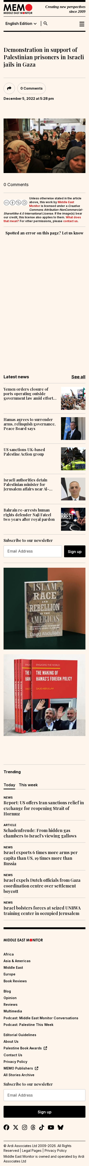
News (8, 797)
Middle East (13, 967)
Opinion (10, 998)
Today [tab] (9, 784)
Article (10, 825)
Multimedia (13, 1011)
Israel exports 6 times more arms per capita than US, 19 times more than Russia (41, 858)
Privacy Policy (15, 1062)
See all (78, 376)
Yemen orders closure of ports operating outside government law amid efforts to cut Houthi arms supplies (29, 394)
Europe (9, 974)
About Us (11, 1041)
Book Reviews (15, 981)
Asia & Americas (17, 961)
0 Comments (31, 88)
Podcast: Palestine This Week (28, 1025)
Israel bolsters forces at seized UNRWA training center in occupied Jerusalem (42, 910)
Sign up (75, 551)
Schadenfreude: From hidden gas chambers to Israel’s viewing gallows (40, 833)
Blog (7, 991)
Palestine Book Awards (23, 1048)
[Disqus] (44, 301)
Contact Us (13, 1055)
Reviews (11, 1004)
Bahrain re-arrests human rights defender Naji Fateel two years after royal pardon (29, 514)
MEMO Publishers (18, 1068)
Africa (9, 954)
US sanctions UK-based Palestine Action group (24, 451)
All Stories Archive (19, 1075)
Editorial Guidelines (20, 1035)
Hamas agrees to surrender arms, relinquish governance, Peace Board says (30, 424)
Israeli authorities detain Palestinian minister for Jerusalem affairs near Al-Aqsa (26, 484)
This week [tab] (28, 784)
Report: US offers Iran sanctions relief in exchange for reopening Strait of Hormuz (44, 808)
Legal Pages (32, 1150)
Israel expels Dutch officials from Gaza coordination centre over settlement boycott (42, 886)
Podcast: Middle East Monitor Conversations (41, 1018)
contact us (70, 221)
